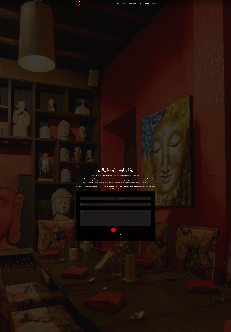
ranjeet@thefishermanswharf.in (115, 236)
